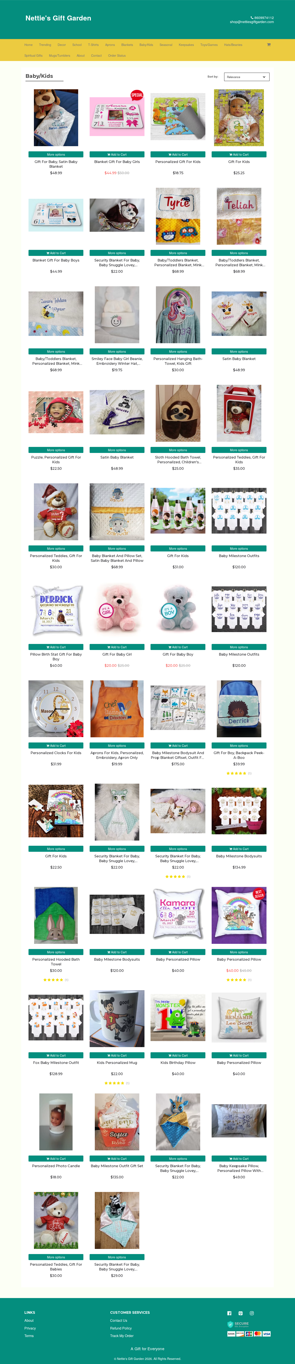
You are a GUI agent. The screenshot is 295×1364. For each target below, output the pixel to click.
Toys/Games (209, 44)
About (81, 55)
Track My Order (121, 1335)
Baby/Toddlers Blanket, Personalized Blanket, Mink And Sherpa (178, 265)
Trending (45, 44)
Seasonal (166, 44)
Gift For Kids (239, 162)
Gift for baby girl (117, 654)
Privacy (30, 1328)
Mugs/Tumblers (59, 55)
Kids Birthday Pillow (177, 1063)
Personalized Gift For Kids (178, 162)
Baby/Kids (146, 44)
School (77, 44)
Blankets (127, 44)
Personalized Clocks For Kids (55, 753)
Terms (29, 1335)
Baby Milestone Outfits (239, 556)
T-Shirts (93, 44)
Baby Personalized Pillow (178, 959)
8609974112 (264, 17)
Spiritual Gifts (33, 55)
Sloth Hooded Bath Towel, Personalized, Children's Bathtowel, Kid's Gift (178, 462)
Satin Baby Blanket (239, 359)
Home (28, 44)
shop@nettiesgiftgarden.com (252, 21)
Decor (62, 44)
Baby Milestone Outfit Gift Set (117, 1166)
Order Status (117, 55)
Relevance (233, 77)
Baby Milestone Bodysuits (239, 856)
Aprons (110, 44)
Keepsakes (186, 44)
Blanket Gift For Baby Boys (55, 260)
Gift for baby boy (178, 654)
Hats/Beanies (233, 44)
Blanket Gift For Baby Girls (117, 162)
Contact (96, 55)
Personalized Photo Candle (56, 1166)
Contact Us (118, 1320)
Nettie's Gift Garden (58, 18)
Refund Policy (121, 1328)
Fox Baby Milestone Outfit (56, 1063)
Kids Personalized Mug (117, 1063)
